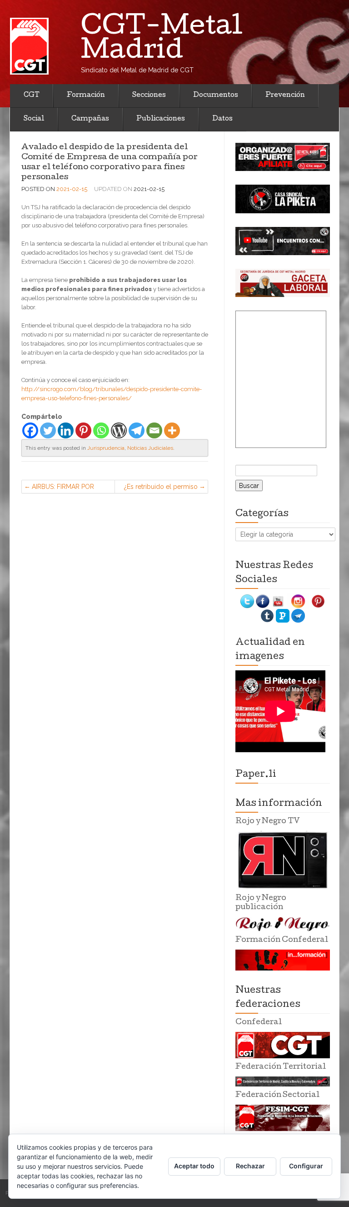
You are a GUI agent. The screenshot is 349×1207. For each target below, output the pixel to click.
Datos (222, 119)
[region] (282, 157)
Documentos (215, 95)
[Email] (154, 430)
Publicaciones (160, 119)
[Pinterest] (83, 430)
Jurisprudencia (106, 448)
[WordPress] (119, 430)
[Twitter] (48, 430)
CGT (32, 95)
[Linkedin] (66, 430)
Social (34, 119)
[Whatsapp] (101, 430)
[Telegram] (137, 430)
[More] (172, 430)
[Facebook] (30, 430)
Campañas (90, 119)
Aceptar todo (194, 1166)
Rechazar (250, 1166)
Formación (86, 95)
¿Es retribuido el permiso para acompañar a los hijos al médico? (161, 488)
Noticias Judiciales (150, 448)
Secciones (149, 95)
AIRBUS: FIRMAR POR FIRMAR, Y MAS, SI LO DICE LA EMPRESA (63, 488)
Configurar (306, 1166)
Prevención (285, 95)
